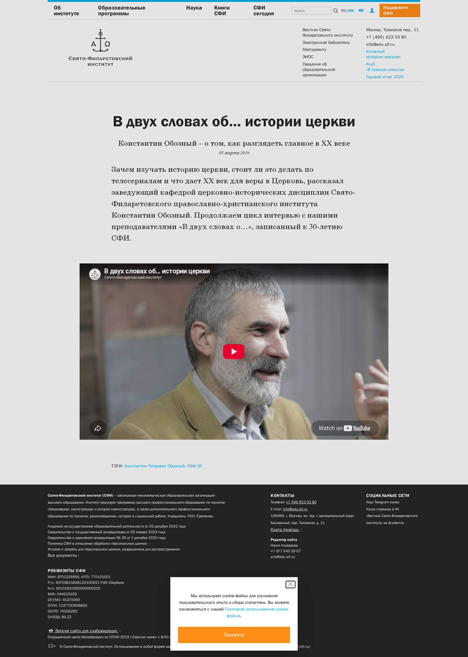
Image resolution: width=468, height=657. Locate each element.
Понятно (234, 635)
